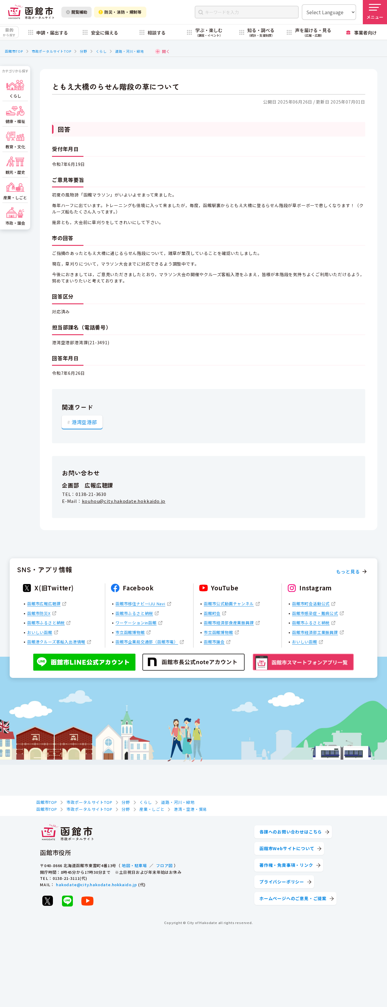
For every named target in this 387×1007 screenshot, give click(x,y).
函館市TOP (14, 51)
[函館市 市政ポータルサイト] (31, 12)
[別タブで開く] (47, 900)
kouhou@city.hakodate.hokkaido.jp (124, 501)
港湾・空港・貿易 (190, 809)
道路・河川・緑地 (129, 51)
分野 (83, 51)
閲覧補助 (79, 12)
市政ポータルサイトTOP (51, 51)
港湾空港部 (84, 422)
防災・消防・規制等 (123, 12)
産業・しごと (151, 809)
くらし (101, 51)
